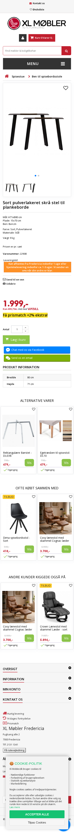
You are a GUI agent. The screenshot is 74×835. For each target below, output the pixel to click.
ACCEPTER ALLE (37, 814)
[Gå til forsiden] (6, 76)
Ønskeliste (38, 9)
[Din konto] (23, 38)
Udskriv (11, 283)
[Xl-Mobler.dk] (37, 23)
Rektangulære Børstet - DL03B (17, 454)
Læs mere (14, 807)
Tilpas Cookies (37, 822)
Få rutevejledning (14, 750)
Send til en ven (15, 279)
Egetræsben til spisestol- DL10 (55, 454)
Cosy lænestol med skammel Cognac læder (54, 539)
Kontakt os (39, 3)
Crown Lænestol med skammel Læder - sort (53, 628)
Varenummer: (11, 253)
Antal (6, 329)
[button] (35, 175)
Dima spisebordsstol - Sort (16, 539)
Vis (29, 462)
